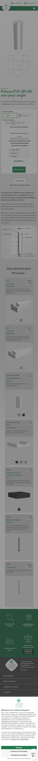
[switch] (33, 756)
